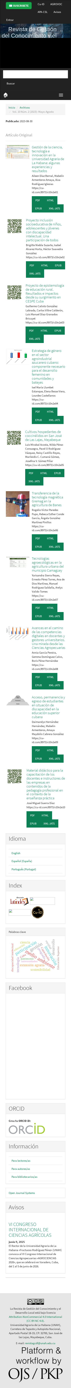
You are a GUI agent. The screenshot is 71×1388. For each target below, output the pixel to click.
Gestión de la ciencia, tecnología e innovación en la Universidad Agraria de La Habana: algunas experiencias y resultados (48, 159)
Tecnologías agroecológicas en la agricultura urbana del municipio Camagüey (48, 564)
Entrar (10, 20)
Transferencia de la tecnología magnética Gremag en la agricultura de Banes (47, 499)
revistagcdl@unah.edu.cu (40, 1343)
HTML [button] (50, 200)
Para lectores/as (21, 1160)
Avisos (57, 12)
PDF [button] (37, 200)
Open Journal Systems (22, 1193)
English (16, 853)
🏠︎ (5, 95)
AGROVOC (56, 4)
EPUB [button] (38, 208)
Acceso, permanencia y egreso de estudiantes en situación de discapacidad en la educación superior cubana (48, 707)
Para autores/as (21, 1169)
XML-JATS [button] (54, 208)
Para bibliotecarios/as (24, 1177)
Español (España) (22, 861)
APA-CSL (43, 12)
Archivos (25, 107)
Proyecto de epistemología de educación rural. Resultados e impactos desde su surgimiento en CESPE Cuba (45, 293)
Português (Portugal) (24, 869)
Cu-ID (41, 4)
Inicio (12, 107)
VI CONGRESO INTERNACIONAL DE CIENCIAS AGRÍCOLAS (30, 1229)
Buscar (11, 83)
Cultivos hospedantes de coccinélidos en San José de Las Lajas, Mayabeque (43, 435)
